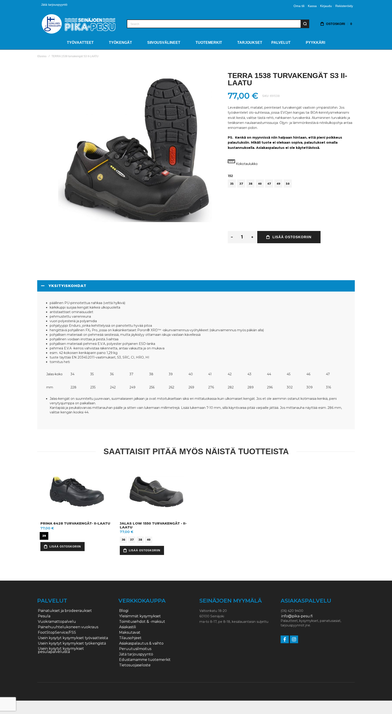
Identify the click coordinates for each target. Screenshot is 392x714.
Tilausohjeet (130, 638)
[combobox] (218, 24)
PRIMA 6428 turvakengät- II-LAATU (75, 523)
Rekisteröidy (344, 6)
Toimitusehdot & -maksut (142, 622)
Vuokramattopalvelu (57, 622)
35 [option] (232, 184)
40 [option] (260, 184)
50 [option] (287, 184)
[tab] (196, 286)
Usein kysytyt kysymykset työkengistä (72, 643)
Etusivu (42, 56)
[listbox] (291, 184)
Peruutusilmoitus (135, 649)
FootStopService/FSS (57, 633)
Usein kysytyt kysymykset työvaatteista (73, 638)
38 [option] (250, 184)
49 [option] (278, 184)
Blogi (123, 611)
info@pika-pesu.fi (297, 616)
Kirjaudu (326, 6)
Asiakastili (127, 627)
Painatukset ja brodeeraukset (65, 611)
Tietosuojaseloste (135, 665)
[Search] (305, 24)
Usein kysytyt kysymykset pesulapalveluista (61, 650)
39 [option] (44, 536)
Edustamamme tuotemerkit (145, 660)
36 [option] (123, 539)
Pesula (44, 616)
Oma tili (299, 6)
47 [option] (269, 184)
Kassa (312, 6)
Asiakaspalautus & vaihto (141, 643)
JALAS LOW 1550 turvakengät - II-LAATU (153, 525)
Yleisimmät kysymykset (140, 616)
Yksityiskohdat (67, 286)
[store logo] (78, 23)
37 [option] (241, 184)
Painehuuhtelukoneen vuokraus (68, 627)
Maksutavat (129, 633)
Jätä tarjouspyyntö (54, 4)
